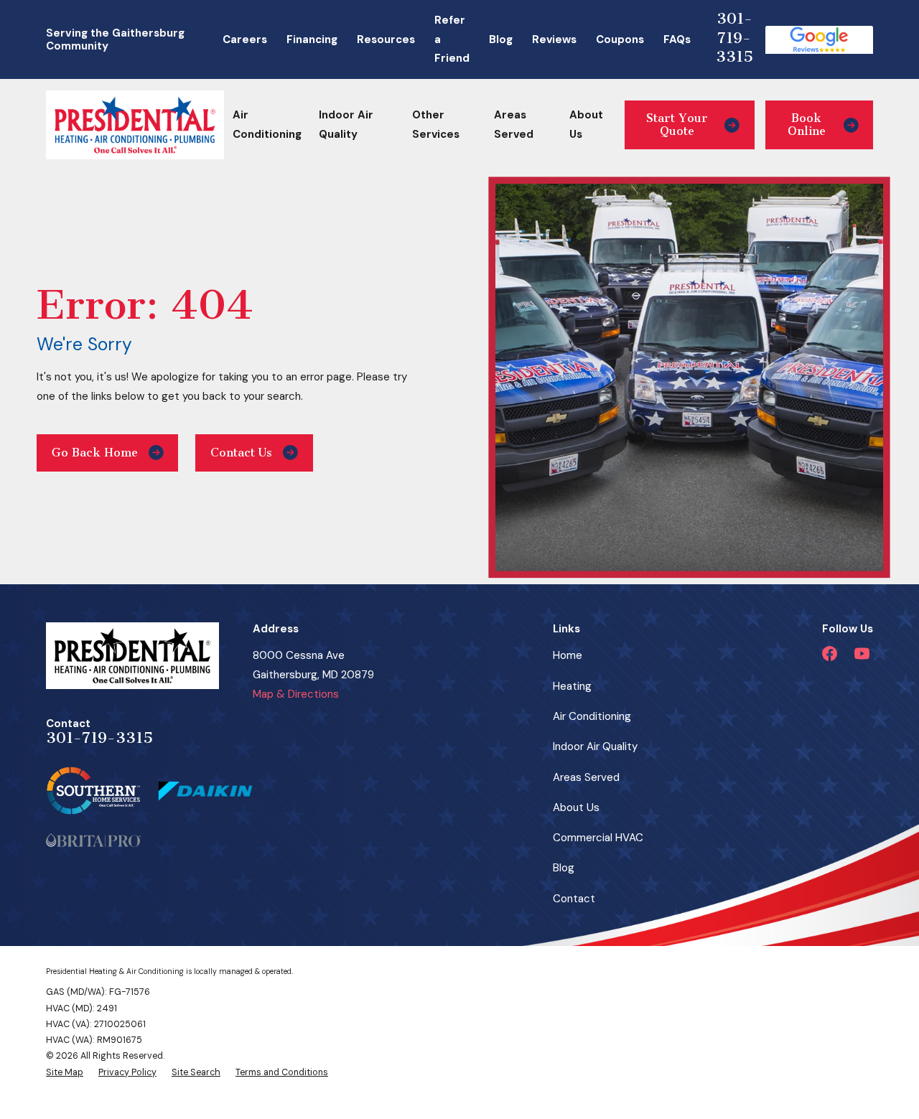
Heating (572, 686)
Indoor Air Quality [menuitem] (346, 124)
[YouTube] (861, 653)
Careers (245, 39)
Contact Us (241, 452)
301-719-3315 (734, 37)
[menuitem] (64, 1072)
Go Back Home (95, 452)
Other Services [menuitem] (436, 124)
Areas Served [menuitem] (513, 124)
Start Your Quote (677, 124)
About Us (576, 807)
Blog (501, 39)
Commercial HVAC (598, 837)
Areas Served (586, 777)
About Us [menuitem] (586, 124)
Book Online (807, 124)
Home (567, 655)
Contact (574, 898)
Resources (386, 39)
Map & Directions (296, 694)
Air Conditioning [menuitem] (267, 124)
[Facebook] (829, 653)
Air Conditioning (592, 716)
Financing (311, 39)
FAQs (677, 39)
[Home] (135, 124)
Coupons (620, 39)
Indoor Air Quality (595, 746)
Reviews (554, 39)
